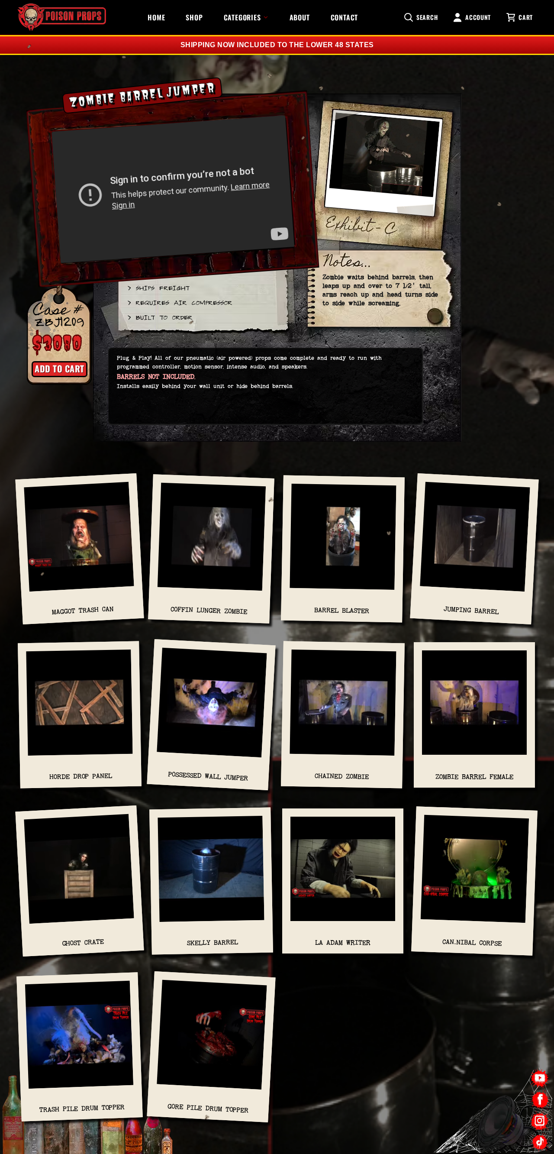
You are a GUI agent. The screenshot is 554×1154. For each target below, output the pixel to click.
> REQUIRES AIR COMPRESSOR (179, 302)
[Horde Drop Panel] (79, 707)
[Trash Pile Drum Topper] (80, 1039)
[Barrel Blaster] (343, 541)
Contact (344, 17)
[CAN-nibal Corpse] (475, 873)
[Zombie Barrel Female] (474, 707)
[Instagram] (540, 1121)
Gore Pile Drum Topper (208, 1108)
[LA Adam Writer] (343, 873)
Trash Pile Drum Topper (81, 1108)
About (300, 17)
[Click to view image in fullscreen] (383, 167)
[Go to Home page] (61, 17)
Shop (194, 17)
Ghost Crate (83, 942)
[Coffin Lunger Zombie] (212, 541)
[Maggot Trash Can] (79, 541)
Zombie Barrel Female (474, 776)
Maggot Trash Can (83, 610)
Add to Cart (59, 368)
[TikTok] (540, 1142)
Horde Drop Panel (80, 776)
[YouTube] (540, 1078)
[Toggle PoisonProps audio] (500, 1119)
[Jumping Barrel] (475, 541)
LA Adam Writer (342, 942)
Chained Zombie (342, 777)
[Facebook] (540, 1099)
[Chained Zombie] (343, 707)
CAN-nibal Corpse (472, 942)
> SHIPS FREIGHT (158, 287)
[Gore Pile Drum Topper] (212, 1039)
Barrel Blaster (341, 610)
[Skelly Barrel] (211, 873)
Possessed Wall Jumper (208, 776)
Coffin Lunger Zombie (209, 610)
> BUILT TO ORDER (159, 317)
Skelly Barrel (212, 942)
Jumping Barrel (471, 610)
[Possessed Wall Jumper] (212, 707)
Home (156, 17)
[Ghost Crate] (79, 873)
